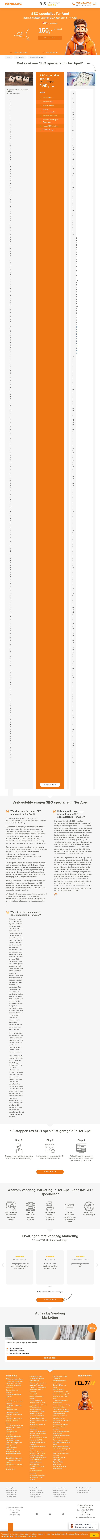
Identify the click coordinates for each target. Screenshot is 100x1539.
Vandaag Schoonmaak (60, 1490)
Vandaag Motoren (35, 1488)
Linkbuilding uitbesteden (13, 1436)
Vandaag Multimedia (59, 1488)
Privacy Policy (15, 1510)
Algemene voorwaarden (15, 1507)
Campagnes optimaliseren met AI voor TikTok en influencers (37, 1389)
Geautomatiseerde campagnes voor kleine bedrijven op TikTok (36, 1411)
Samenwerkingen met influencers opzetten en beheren (13, 1454)
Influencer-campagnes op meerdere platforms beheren (14, 1421)
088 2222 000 (83, 2)
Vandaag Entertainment (36, 1492)
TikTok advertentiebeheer (37, 1475)
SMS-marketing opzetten (61, 1446)
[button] (6, 811)
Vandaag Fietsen (34, 1494)
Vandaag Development (83, 1488)
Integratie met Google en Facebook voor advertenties (37, 1427)
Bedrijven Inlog (15, 1514)
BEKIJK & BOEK (50, 785)
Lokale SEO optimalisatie (37, 1431)
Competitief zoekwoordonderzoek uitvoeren (36, 1396)
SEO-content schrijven (36, 1455)
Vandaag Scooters (59, 1492)
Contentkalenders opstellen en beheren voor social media (61, 1396)
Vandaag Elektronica (59, 1494)
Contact (15, 1512)
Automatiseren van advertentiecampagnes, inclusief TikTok (36, 1378)
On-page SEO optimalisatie (38, 1438)
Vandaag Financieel (59, 1497)
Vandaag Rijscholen (35, 1490)
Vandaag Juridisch (35, 1497)
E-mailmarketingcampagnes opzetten (14, 1401)
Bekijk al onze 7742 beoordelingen (50, 1292)
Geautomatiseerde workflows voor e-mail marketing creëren (60, 1416)
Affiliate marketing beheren (14, 1379)
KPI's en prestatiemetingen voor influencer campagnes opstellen (14, 1427)
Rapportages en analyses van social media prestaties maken (61, 1442)
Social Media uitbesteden (14, 1458)
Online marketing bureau (14, 1443)
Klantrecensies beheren (60, 1424)
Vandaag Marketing (82, 1490)
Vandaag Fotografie (82, 1492)
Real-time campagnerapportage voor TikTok (37, 1447)
